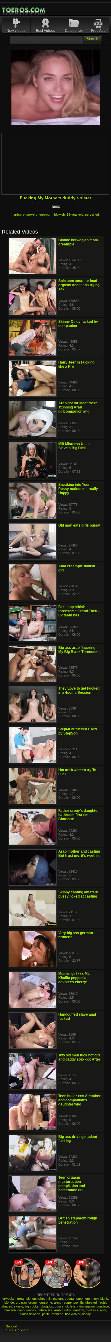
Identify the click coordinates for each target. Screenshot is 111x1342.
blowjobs (47, 1306)
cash (21, 1310)
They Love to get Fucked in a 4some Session (78, 690)
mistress (92, 1310)
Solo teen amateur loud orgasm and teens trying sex (78, 285)
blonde (9, 1302)
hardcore (18, 214)
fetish (74, 1306)
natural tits (45, 1310)
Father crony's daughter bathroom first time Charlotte (78, 815)
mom (95, 1298)
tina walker (72, 1314)
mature (58, 1298)
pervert (31, 214)
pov (75, 1302)
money (31, 1310)
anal (103, 1310)
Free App (98, 31)
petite (46, 1314)
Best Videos (45, 31)
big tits (105, 1298)
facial (102, 1302)
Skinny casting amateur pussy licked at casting (78, 894)
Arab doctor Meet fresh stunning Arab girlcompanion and (77, 407)
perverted (92, 214)
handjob (10, 1310)
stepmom (83, 1298)
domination (87, 1306)
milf (48, 1298)
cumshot (38, 1298)
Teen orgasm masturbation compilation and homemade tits (71, 1183)
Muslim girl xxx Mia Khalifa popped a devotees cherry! (74, 978)
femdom (78, 1310)
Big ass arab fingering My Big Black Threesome (79, 650)
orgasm (21, 1302)
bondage (102, 1306)
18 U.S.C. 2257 (17, 1330)
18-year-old (75, 214)
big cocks (32, 1306)
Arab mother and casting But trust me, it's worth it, (79, 853)
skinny (18, 1306)
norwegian (8, 1298)
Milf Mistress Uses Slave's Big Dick (74, 446)
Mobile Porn (24, 10)
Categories (74, 31)
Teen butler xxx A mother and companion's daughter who (79, 1100)
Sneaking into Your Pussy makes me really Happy (78, 489)
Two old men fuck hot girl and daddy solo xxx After (79, 1057)
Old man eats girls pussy (79, 525)
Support (11, 1326)
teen (57, 1302)
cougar (70, 1298)
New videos (16, 31)
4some (67, 1302)
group (32, 1302)
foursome (45, 1302)
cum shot (61, 1306)
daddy (86, 1314)
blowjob (59, 214)
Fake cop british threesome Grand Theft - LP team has (78, 611)
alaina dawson (30, 1314)
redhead (57, 1314)
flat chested (88, 1302)
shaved (6, 1306)
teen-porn (45, 214)
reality (66, 1310)
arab (57, 1310)
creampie (23, 1298)
